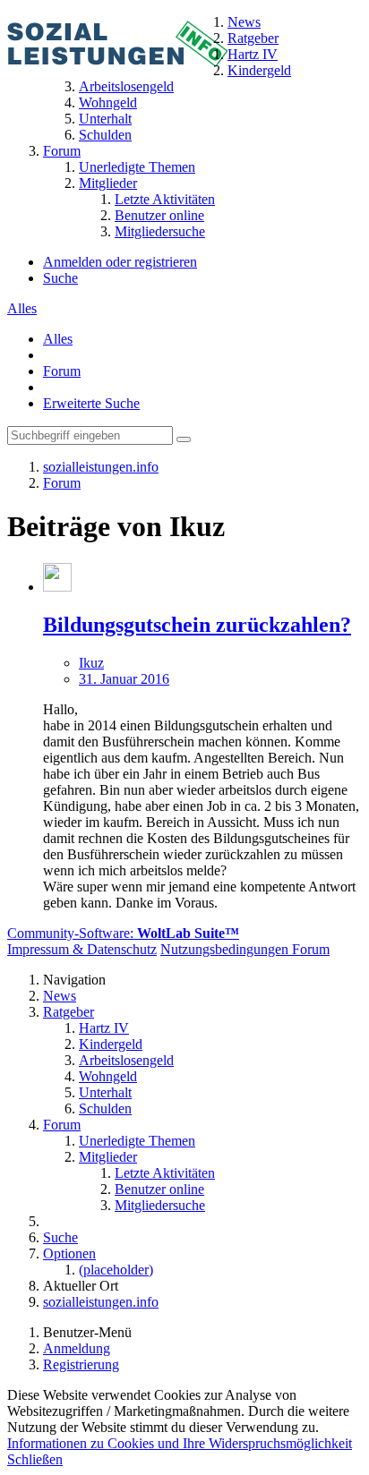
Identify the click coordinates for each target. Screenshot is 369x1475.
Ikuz (91, 662)
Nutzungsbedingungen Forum (245, 949)
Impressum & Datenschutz (82, 949)
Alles (22, 308)
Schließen (35, 1459)
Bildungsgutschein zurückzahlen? (197, 624)
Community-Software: (123, 933)
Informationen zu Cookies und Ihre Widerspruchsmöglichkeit (179, 1443)
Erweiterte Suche (91, 403)
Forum (62, 371)
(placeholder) (116, 1269)
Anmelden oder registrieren (120, 261)
